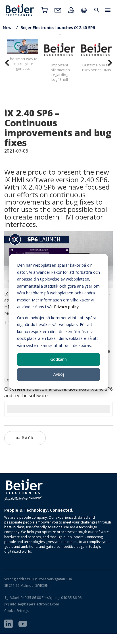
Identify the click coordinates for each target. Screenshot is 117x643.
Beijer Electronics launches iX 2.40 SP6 (57, 27)
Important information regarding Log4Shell (60, 72)
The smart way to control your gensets (22, 63)
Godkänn (58, 359)
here (20, 389)
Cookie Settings (16, 610)
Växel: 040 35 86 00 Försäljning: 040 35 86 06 (46, 597)
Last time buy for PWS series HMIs (96, 67)
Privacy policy (66, 306)
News (8, 27)
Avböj (58, 374)
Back (28, 438)
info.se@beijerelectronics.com (34, 604)
